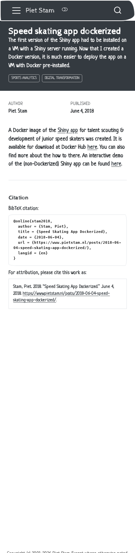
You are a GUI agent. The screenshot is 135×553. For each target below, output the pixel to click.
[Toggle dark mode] (64, 10)
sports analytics (24, 78)
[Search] (117, 10)
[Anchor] (32, 197)
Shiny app (68, 131)
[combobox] (118, 10)
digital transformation (62, 78)
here (92, 147)
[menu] (16, 10)
